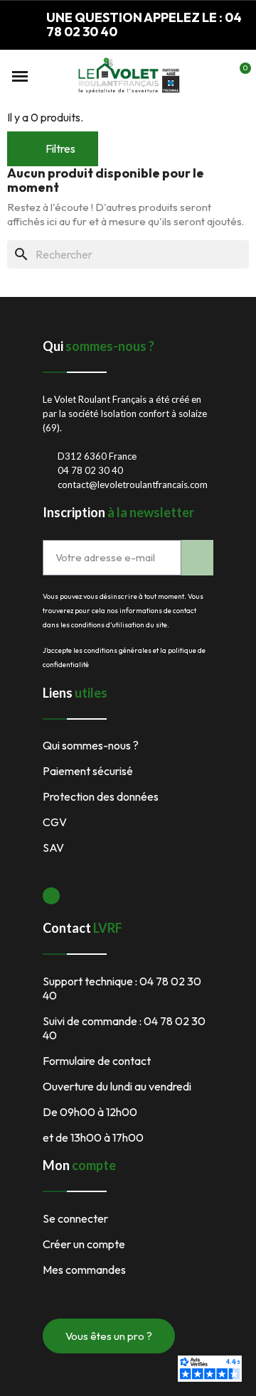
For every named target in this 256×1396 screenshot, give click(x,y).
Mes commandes (84, 1269)
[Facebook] (51, 895)
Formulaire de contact (97, 1061)
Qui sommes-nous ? (91, 745)
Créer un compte (84, 1244)
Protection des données (101, 796)
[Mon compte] (215, 76)
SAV (53, 847)
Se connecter (75, 1218)
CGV (55, 822)
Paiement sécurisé (88, 771)
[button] (20, 76)
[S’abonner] (197, 557)
